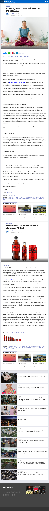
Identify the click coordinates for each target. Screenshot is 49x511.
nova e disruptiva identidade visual (15, 347)
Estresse (28, 197)
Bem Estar (12, 197)
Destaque (23, 197)
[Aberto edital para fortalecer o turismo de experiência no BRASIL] (9, 213)
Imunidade (15, 198)
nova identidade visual (29, 347)
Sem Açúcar (11, 348)
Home (3, 508)
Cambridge (17, 197)
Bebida (11, 346)
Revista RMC (14, 13)
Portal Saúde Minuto (25, 56)
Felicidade (32, 197)
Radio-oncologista (15, 56)
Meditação (25, 198)
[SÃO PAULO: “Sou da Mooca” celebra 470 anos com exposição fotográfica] (39, 213)
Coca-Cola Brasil (11, 332)
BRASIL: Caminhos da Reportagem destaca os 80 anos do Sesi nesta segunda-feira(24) (24, 215)
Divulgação (9, 192)
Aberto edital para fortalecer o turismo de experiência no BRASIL (9, 215)
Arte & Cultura (15, 508)
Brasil (15, 346)
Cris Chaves (7, 56)
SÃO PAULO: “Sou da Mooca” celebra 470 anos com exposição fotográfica (39, 215)
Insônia (20, 198)
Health (11, 198)
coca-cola (19, 346)
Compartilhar (21, 53)
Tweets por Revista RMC (8, 500)
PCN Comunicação (20, 332)
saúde (4, 199)
